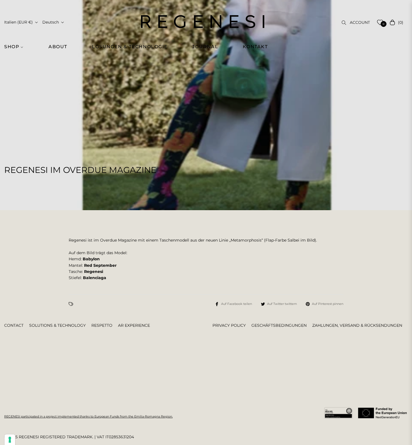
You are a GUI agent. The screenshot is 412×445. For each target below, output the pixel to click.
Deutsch (50, 22)
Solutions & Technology (57, 325)
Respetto (101, 325)
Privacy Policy (229, 325)
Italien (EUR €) (18, 22)
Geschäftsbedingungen (279, 325)
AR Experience (134, 325)
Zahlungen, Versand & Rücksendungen (357, 325)
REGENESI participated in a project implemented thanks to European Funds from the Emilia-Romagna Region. (88, 416)
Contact (14, 325)
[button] (16, 46)
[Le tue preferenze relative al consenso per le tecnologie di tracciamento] (9, 439)
